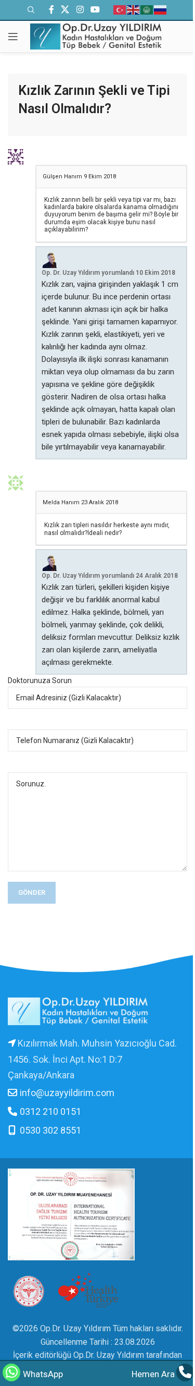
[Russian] (160, 9)
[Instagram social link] (80, 10)
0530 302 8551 (50, 1130)
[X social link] (65, 10)
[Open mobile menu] (13, 36)
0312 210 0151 (50, 1111)
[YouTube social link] (95, 10)
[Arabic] (147, 9)
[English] (133, 9)
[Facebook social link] (51, 10)
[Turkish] (120, 9)
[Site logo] (97, 36)
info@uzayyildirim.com (67, 1092)
